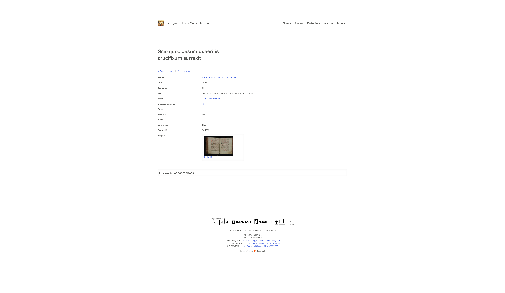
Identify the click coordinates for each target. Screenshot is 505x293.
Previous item (165, 71)
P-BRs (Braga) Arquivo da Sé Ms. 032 (219, 77)
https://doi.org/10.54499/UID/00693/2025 (260, 246)
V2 (203, 104)
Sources (299, 23)
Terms (340, 23)
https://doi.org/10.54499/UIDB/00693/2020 (262, 241)
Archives (328, 23)
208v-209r (209, 157)
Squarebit (261, 251)
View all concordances (178, 173)
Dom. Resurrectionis (211, 98)
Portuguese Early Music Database (188, 23)
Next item (184, 71)
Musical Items (313, 23)
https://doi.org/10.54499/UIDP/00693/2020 (261, 243)
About (286, 23)
